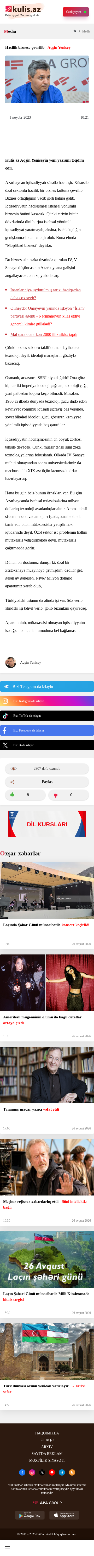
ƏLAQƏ (47, 1440)
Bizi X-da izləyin (23, 745)
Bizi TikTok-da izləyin (27, 716)
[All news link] (86, 1548)
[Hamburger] (7, 1548)
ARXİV (47, 1447)
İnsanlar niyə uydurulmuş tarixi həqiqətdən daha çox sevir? (45, 294)
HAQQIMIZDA (47, 1433)
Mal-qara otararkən (43, 334)
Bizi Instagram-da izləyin (28, 701)
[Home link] (46, 1548)
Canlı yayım (73, 12)
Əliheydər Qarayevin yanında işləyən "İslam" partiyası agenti (47, 316)
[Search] (26, 1548)
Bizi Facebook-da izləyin (28, 730)
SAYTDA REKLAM (47, 1454)
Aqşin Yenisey (30, 662)
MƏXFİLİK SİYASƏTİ (47, 1460)
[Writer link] (65, 1548)
